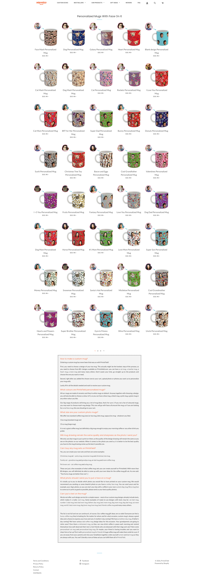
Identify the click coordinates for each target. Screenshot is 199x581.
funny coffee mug (66, 516)
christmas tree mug (103, 456)
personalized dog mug (87, 529)
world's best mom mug (72, 505)
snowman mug (88, 456)
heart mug (64, 372)
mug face (135, 487)
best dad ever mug (81, 502)
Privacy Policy (38, 564)
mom (122, 535)
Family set (63, 460)
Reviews (129, 3)
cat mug (123, 369)
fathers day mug (94, 502)
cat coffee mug (76, 464)
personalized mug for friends (92, 532)
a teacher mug (132, 369)
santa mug (78, 456)
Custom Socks (62, 3)
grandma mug (73, 460)
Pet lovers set (65, 464)
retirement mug (84, 524)
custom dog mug (122, 487)
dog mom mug (117, 502)
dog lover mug (86, 505)
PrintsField (121, 537)
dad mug (97, 460)
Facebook (85, 561)
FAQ (139, 3)
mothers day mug (125, 519)
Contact (36, 570)
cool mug (81, 500)
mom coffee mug (109, 460)
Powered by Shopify (162, 563)
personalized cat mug (68, 529)
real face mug (68, 408)
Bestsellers (79, 3)
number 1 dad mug (67, 502)
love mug (94, 505)
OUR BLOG (37, 573)
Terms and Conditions (41, 561)
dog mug (89, 464)
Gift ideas (114, 3)
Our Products (97, 3)
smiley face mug (112, 484)
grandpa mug (86, 460)
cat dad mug (133, 500)
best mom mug (105, 502)
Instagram (85, 564)
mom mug (73, 372)
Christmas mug (65, 456)
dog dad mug (127, 502)
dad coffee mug (87, 521)
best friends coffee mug (106, 505)
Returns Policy (38, 567)
